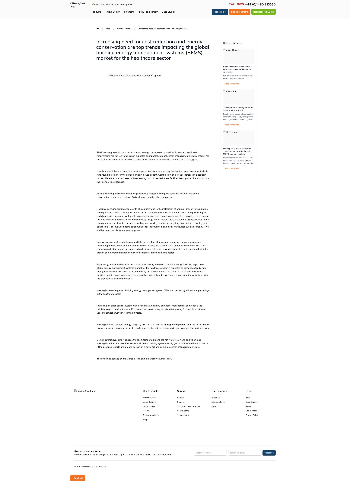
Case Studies (169, 11)
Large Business (149, 402)
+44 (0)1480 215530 (260, 4)
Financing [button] (129, 11)
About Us (216, 397)
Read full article (232, 84)
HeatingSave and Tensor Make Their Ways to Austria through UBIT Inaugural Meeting (237, 151)
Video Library (183, 415)
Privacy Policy (252, 415)
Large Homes (149, 406)
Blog (108, 28)
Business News (124, 28)
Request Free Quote (263, 11)
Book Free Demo (239, 11)
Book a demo (183, 410)
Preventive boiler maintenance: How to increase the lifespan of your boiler (237, 69)
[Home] (97, 28)
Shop (145, 419)
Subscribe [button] (269, 453)
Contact (180, 402)
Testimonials (251, 410)
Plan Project (220, 11)
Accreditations (218, 402)
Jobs (214, 406)
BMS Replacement (148, 11)
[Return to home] (78, 9)
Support (180, 397)
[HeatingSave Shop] (201, 12)
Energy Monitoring (151, 415)
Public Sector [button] (113, 11)
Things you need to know (188, 406)
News (248, 406)
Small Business (149, 397)
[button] (208, 12)
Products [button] (96, 11)
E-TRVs (146, 410)
